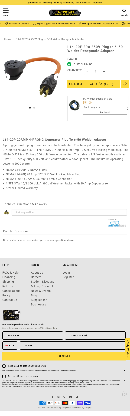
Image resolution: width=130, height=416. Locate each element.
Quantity (74, 70)
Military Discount (42, 286)
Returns (7, 286)
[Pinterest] (64, 397)
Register (68, 277)
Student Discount (42, 281)
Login (66, 272)
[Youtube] (70, 397)
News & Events (41, 290)
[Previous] (6, 77)
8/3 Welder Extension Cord (97, 98)
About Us (37, 272)
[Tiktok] (77, 397)
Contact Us (9, 299)
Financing (8, 277)
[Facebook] (52, 397)
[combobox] (9, 345)
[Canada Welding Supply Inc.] (65, 12)
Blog (34, 295)
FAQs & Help (10, 272)
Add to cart (105, 112)
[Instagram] (58, 397)
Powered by (112, 219)
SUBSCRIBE (64, 356)
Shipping (8, 281)
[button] (5, 13)
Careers (36, 277)
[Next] (57, 77)
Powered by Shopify (82, 408)
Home (7, 39)
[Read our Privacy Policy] (124, 371)
